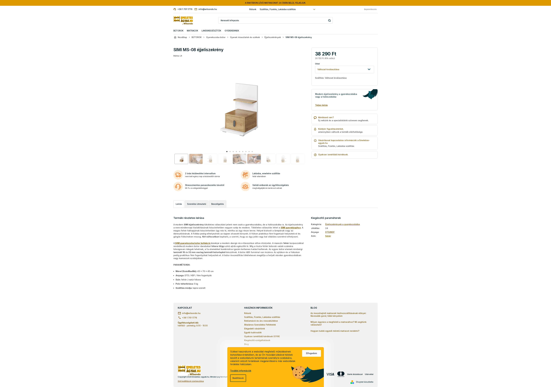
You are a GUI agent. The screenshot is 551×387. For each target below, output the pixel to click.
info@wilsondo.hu (191, 313)
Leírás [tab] (179, 204)
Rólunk (252, 9)
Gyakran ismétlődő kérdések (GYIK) (262, 336)
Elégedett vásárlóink (254, 328)
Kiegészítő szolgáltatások (257, 340)
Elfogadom (311, 353)
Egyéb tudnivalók (253, 332)
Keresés (329, 20)
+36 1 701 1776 (189, 317)
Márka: (177, 56)
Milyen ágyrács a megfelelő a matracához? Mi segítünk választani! (338, 323)
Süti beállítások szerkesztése (191, 381)
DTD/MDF (330, 232)
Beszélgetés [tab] (217, 204)
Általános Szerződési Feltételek (260, 324)
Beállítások (238, 378)
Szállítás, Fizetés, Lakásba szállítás (278, 9)
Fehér (328, 236)
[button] (226, 151)
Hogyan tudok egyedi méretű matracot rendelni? (335, 331)
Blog (246, 344)
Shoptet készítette (364, 382)
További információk (240, 370)
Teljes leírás (321, 105)
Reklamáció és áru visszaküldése (261, 321)
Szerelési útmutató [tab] (196, 204)
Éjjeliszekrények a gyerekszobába (342, 224)
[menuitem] (178, 30)
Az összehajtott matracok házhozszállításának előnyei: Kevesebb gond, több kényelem (338, 314)
